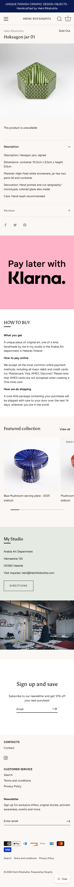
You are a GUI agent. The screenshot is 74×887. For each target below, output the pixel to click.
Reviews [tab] (9, 210)
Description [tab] (11, 146)
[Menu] (6, 19)
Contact (9, 748)
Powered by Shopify (42, 872)
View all (65, 429)
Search (8, 775)
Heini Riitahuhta (14, 31)
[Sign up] (68, 821)
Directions (19, 585)
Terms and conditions (17, 780)
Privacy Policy (12, 786)
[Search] (59, 19)
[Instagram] (6, 757)
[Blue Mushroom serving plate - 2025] (31, 464)
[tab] (37, 178)
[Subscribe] (54, 709)
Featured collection (22, 428)
